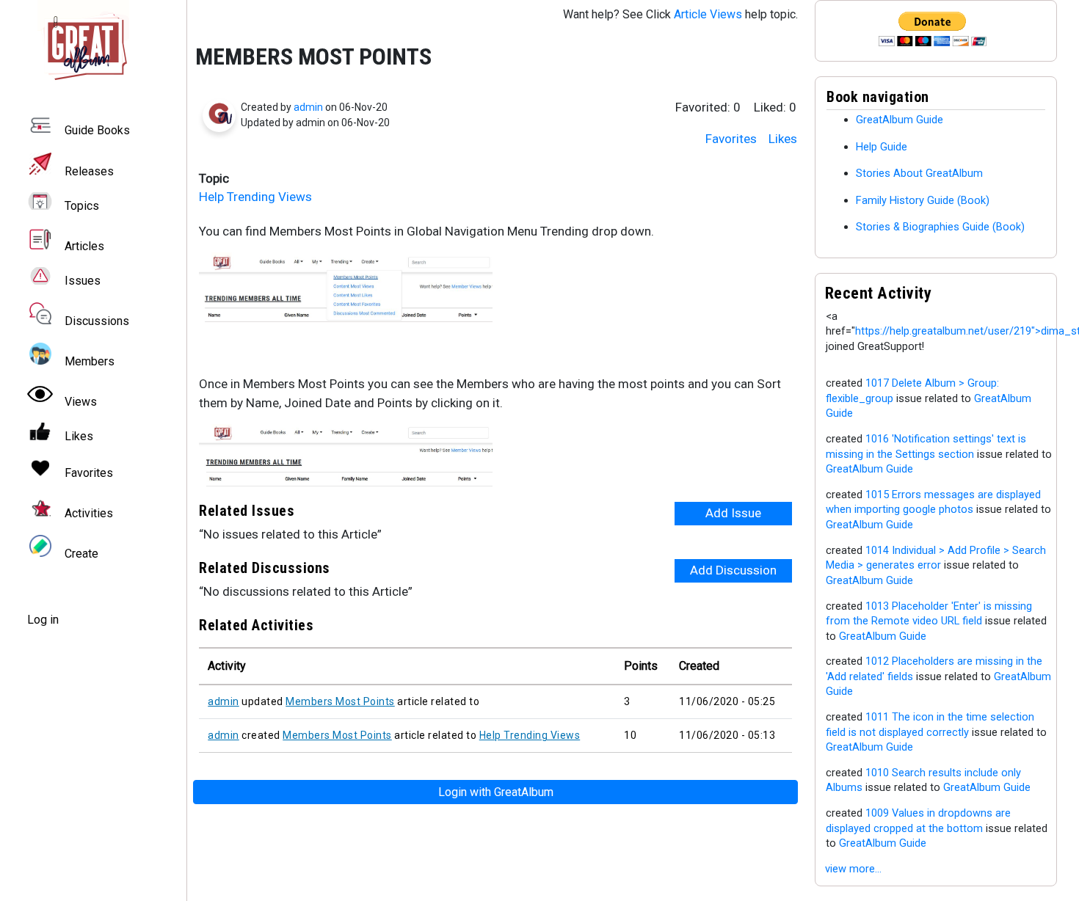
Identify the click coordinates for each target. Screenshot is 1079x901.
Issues (83, 281)
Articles (84, 246)
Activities (89, 513)
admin (308, 107)
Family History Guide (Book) (922, 200)
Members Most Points (340, 701)
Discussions (97, 321)
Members (90, 361)
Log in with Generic (495, 792)
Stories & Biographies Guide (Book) (940, 226)
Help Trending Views (255, 196)
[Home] (93, 46)
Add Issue (733, 513)
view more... (853, 868)
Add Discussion (733, 570)
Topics (82, 206)
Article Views (708, 14)
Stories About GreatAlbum (919, 173)
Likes (783, 138)
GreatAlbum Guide (899, 119)
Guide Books (97, 131)
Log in (43, 620)
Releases (89, 171)
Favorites (731, 138)
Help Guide (881, 146)
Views (81, 402)
